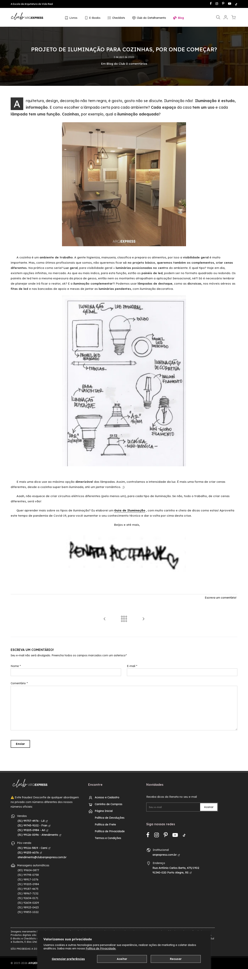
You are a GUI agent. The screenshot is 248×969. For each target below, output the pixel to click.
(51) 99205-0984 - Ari (31, 830)
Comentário (19, 683)
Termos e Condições (108, 838)
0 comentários (136, 63)
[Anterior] (104, 619)
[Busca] (218, 18)
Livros (73, 18)
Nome (16, 666)
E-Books (94, 18)
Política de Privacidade (110, 831)
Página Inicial (104, 811)
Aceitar (122, 959)
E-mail (132, 666)
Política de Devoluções (109, 817)
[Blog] (124, 619)
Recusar (176, 959)
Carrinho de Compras (108, 804)
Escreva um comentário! (220, 597)
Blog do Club (115, 63)
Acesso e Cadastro (107, 797)
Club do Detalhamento (151, 18)
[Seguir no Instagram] (216, 4)
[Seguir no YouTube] (229, 4)
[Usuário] (225, 18)
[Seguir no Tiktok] (236, 4)
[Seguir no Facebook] (211, 4)
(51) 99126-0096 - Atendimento (38, 834)
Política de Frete (105, 824)
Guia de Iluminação (129, 510)
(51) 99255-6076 (28, 852)
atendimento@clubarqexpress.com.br (42, 857)
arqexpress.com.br (164, 854)
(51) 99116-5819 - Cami (32, 848)
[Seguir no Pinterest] (223, 4)
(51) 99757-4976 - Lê (31, 821)
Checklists (118, 18)
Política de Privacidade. (101, 948)
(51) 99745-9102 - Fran (32, 825)
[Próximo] (143, 619)
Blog (181, 18)
